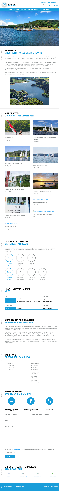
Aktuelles (16, 9)
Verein (10, 9)
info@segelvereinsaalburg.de (49, 4)
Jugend (36, 9)
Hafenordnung (37, 476)
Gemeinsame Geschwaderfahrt (13, 163)
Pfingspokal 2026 (10, 138)
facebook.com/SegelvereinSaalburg (49, 2)
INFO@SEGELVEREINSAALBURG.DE (11, 410)
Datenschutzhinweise (16, 449)
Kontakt (48, 9)
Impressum (47, 486)
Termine (30, 9)
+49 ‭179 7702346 (49, 409)
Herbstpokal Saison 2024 (40, 165)
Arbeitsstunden (52, 476)
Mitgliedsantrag (23, 476)
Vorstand (42, 9)
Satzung (9, 476)
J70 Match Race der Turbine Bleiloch (15, 215)
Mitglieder (23, 9)
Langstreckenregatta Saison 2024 (14, 189)
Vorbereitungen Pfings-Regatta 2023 (43, 214)
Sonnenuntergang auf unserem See (42, 191)
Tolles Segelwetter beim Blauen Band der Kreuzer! (44, 138)
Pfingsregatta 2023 (10, 226)
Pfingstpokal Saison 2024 (40, 202)
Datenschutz (54, 486)
